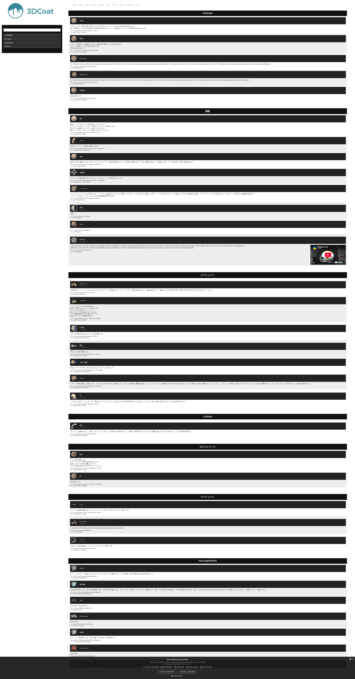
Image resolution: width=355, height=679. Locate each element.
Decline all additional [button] (187, 672)
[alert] (177, 668)
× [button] (353, 659)
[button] (177, 676)
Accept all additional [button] (167, 672)
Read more (188, 664)
